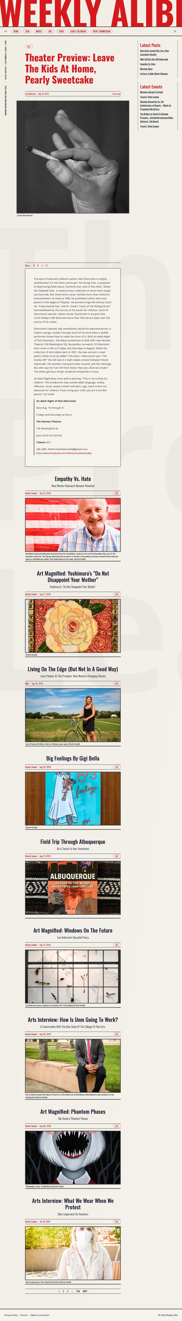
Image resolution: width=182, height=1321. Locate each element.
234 (78, 1291)
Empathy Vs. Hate (147, 64)
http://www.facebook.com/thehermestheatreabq (63, 453)
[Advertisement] (73, 239)
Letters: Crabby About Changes (154, 73)
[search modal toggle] (175, 31)
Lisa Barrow (30, 93)
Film (27, 31)
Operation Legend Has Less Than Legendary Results (154, 52)
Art (50, 31)
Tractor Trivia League (149, 96)
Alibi (27, 683)
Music (39, 31)
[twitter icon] (38, 265)
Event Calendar (78, 31)
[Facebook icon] (34, 265)
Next (85, 1291)
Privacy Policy (11, 1315)
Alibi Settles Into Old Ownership (154, 59)
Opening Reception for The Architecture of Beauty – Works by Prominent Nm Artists (155, 105)
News (16, 31)
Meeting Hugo (146, 68)
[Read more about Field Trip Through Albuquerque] (73, 889)
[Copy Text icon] (42, 265)
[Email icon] (47, 265)
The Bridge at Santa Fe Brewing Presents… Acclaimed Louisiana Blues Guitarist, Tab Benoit (156, 117)
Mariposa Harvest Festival (151, 92)
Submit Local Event (39, 1315)
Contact (24, 1315)
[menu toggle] (5, 31)
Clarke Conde (31, 493)
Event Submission (101, 31)
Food (61, 31)
